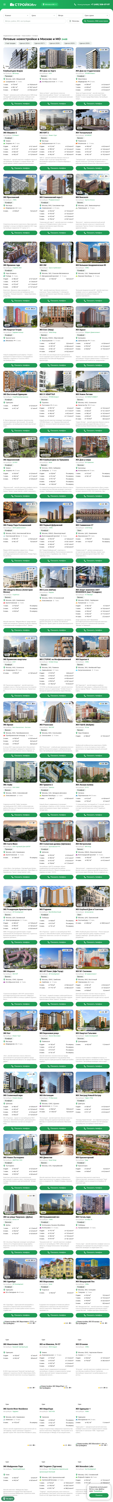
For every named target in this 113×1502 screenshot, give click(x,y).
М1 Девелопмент (91, 974)
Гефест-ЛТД (89, 1098)
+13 (106, 193)
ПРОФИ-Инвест (90, 73)
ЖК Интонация (47, 1095)
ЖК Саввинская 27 (84, 525)
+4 (70, 1153)
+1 (34, 261)
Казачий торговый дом (20, 1347)
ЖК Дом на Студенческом (88, 71)
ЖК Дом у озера (83, 460)
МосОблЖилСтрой (55, 912)
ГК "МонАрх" (89, 594)
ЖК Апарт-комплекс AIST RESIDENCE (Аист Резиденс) (89, 591)
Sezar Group (52, 1160)
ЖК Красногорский (85, 1157)
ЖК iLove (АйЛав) (48, 590)
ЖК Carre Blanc (10, 844)
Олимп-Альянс (17, 1098)
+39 (106, 1405)
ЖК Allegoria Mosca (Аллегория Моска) (18, 591)
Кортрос (51, 592)
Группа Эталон (90, 200)
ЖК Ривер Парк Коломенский (17, 525)
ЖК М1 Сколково (84, 971)
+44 (106, 840)
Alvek (50, 462)
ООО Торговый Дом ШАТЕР (21, 846)
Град (86, 1160)
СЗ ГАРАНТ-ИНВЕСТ (91, 397)
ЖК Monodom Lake (84, 1466)
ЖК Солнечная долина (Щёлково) (55, 844)
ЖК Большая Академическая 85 (91, 265)
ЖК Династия (46, 1157)
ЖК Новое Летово (84, 394)
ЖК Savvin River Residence (15, 1409)
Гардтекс (15, 1411)
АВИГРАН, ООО (17, 1160)
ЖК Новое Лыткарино (13, 1157)
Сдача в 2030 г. (84, 43)
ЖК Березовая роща (49, 1033)
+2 (70, 390)
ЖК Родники (45, 909)
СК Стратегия (89, 462)
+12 (70, 1213)
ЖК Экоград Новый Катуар (88, 1095)
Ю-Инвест (15, 135)
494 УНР (51, 727)
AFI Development (17, 912)
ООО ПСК (52, 1411)
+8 (34, 325)
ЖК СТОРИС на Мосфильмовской (55, 659)
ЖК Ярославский (11, 197)
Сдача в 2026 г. (24, 43)
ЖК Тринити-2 (46, 785)
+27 (34, 67)
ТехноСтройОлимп (18, 1469)
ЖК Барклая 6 (82, 659)
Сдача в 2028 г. (54, 43)
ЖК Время (8, 725)
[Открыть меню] (4, 4)
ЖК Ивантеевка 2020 (13, 1344)
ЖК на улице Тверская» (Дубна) (18, 1217)
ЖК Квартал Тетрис (12, 330)
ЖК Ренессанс (46, 725)
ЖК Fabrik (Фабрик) (85, 725)
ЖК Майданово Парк (13, 1466)
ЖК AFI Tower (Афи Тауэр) (51, 971)
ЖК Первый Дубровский (51, 525)
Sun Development (90, 1469)
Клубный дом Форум (13, 71)
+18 (106, 390)
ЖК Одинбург (9, 1281)
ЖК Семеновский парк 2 (51, 197)
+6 (70, 521)
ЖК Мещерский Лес (85, 1281)
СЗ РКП (14, 462)
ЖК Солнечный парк (13, 1095)
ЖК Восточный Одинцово (15, 394)
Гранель (51, 787)
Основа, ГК (88, 1219)
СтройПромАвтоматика (20, 397)
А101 (50, 73)
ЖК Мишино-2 (10, 133)
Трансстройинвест (55, 268)
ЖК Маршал (9, 971)
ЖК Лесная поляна (84, 785)
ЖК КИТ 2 (44, 133)
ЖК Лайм (7, 785)
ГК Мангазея (53, 1098)
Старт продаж (10, 43)
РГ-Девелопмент (54, 200)
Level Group (88, 528)
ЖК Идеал (80, 330)
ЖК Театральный (84, 133)
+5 (70, 1405)
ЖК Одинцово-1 (83, 1409)
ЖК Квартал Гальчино (86, 1033)
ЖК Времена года (11, 265)
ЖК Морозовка (47, 1281)
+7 (34, 193)
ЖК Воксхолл (82, 197)
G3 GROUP (88, 135)
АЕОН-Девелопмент (19, 528)
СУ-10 (87, 787)
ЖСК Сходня (53, 1347)
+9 (70, 655)
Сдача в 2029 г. (69, 43)
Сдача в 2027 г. (39, 43)
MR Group (15, 73)
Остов (87, 727)
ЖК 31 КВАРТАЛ (47, 394)
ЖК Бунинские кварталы (15, 659)
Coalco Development (91, 1036)
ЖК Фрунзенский (11, 460)
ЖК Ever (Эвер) (47, 330)
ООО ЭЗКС (15, 787)
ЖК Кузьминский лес (49, 1217)
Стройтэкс (15, 594)
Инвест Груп (53, 135)
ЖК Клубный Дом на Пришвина (54, 460)
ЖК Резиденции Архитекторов (17, 909)
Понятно (99, 1495)
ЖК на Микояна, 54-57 (50, 1344)
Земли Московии (54, 1036)
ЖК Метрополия (83, 844)
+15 (34, 967)
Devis (50, 1284)
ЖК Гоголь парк (83, 1217)
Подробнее (98, 1491)
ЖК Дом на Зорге (48, 71)
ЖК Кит (6, 1033)
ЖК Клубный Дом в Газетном (89, 909)
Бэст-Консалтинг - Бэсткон (21, 727)
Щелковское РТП (54, 846)
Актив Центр (89, 912)
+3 (70, 586)
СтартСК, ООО (17, 268)
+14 (70, 1091)
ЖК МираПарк (46, 1409)
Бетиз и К (15, 1219)
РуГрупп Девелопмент (92, 332)
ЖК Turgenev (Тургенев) (51, 1466)
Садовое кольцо (17, 332)
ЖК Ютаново (82, 1344)
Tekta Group (52, 332)
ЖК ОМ (43, 265)
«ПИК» (14, 200)
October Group (53, 662)
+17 (106, 261)
